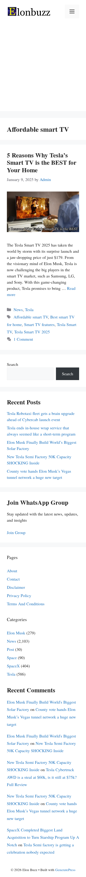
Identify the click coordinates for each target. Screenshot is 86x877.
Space (12, 657)
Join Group (16, 532)
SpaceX (13, 666)
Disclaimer (16, 587)
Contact (13, 579)
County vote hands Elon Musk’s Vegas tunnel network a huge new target (41, 717)
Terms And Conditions (25, 603)
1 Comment (23, 339)
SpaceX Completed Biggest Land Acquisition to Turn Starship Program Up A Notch (43, 837)
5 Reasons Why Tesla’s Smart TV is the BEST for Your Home (41, 162)
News (18, 309)
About (12, 570)
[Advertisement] (43, 68)
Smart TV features (39, 324)
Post (10, 649)
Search (12, 364)
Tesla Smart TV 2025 (32, 331)
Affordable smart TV (31, 317)
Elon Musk (16, 633)
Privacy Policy (19, 595)
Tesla (29, 309)
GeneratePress (65, 869)
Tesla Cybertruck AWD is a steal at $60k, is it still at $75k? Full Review (42, 777)
